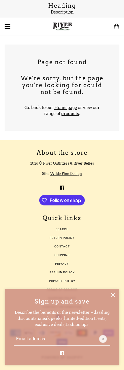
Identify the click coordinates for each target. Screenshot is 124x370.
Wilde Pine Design (66, 173)
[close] (113, 295)
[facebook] (62, 353)
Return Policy (62, 237)
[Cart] (116, 26)
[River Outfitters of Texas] (62, 26)
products (70, 113)
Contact (62, 246)
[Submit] (103, 339)
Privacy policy (62, 281)
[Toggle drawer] (7, 26)
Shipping (62, 255)
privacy (62, 263)
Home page (65, 107)
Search (62, 229)
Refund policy (62, 272)
